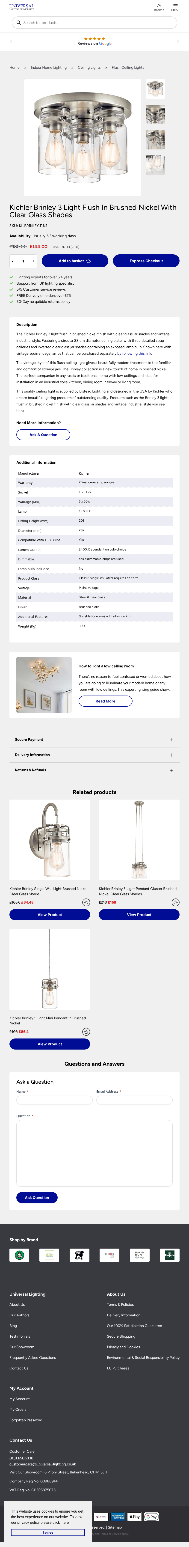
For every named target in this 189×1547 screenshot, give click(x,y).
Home (14, 67)
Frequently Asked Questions (32, 1357)
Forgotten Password (25, 1420)
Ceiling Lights (89, 67)
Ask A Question (43, 434)
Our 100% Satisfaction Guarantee (134, 1326)
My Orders (17, 1409)
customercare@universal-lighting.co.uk (42, 1464)
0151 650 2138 (21, 1458)
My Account (19, 1399)
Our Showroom (21, 1347)
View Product (50, 914)
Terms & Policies (120, 1304)
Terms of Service (110, 1533)
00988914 (49, 1481)
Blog (13, 1326)
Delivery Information (123, 1315)
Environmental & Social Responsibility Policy (143, 1357)
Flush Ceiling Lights (128, 67)
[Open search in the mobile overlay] (94, 22)
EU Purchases (118, 1368)
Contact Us (18, 1368)
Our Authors (19, 1315)
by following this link (134, 353)
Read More (105, 701)
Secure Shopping (121, 1336)
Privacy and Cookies (123, 1347)
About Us (17, 1304)
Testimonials (19, 1336)
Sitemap (115, 1527)
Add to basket (71, 261)
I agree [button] (48, 1532)
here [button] (65, 1522)
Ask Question (37, 1197)
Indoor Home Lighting (49, 67)
